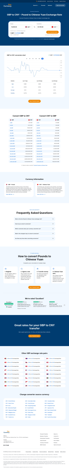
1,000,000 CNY (40, 161)
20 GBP (11, 127)
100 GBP (11, 133)
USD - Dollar (28, 417)
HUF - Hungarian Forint (50, 405)
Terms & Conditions (43, 451)
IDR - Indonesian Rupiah (11, 407)
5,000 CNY (39, 143)
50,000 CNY (39, 151)
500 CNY (38, 135)
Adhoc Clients (63, 451)
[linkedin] (6, 445)
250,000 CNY (39, 156)
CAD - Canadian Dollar (50, 401)
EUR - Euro (8, 405)
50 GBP (11, 130)
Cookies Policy (35, 451)
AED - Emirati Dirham (10, 401)
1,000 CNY (39, 138)
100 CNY (38, 133)
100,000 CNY (39, 153)
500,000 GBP (13, 159)
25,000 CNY (39, 148)
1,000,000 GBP (13, 161)
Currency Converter (34, 11)
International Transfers (44, 438)
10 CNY (38, 125)
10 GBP (11, 125)
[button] (36, 5)
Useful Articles (50, 1)
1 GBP (11, 122)
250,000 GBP (13, 156)
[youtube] (8, 445)
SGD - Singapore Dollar (30, 414)
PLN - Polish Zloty (29, 412)
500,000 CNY (40, 159)
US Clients (56, 1)
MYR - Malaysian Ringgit (11, 410)
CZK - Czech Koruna (29, 403)
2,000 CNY (39, 140)
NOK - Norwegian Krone (30, 410)
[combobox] (28, 27)
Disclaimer (57, 451)
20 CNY (38, 127)
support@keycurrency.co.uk (8, 442)
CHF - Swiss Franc (10, 403)
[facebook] (4, 445)
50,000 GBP (12, 151)
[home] (6, 431)
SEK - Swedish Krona (10, 414)
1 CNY (38, 122)
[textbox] (28, 27)
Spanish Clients (63, 1)
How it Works (56, 440)
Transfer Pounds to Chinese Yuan (40, 165)
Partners (55, 442)
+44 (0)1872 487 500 (7, 441)
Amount (11, 23)
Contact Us (56, 436)
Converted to (39, 23)
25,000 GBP (12, 148)
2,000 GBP (12, 140)
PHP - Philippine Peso (10, 412)
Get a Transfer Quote (52, 32)
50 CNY (38, 130)
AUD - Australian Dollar (30, 401)
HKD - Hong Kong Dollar (30, 405)
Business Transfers (44, 436)
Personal (43, 5)
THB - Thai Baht (48, 414)
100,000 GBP (13, 153)
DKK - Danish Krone (49, 403)
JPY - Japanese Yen (49, 407)
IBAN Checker (43, 444)
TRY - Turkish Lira (10, 417)
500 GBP (12, 135)
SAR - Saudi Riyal (48, 412)
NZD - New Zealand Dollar (50, 410)
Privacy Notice (28, 451)
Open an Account (60, 5)
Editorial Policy (51, 451)
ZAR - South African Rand (50, 417)
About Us (55, 434)
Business (50, 5)
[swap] (34, 27)
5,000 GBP (12, 143)
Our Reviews (56, 438)
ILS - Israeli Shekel (29, 407)
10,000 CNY (39, 146)
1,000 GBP (12, 138)
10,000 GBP (12, 146)
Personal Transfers (44, 434)
